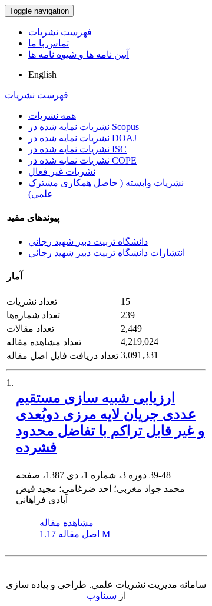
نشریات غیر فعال (61, 172)
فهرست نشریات (60, 32)
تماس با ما (48, 43)
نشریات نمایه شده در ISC (77, 149)
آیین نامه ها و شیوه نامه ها (78, 54)
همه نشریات (52, 116)
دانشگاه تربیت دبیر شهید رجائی (88, 242)
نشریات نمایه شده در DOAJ (82, 138)
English (42, 74)
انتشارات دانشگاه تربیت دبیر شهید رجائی (106, 253)
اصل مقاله (74, 534)
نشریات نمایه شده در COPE (82, 160)
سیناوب (102, 596)
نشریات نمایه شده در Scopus (83, 127)
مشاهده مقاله (66, 523)
